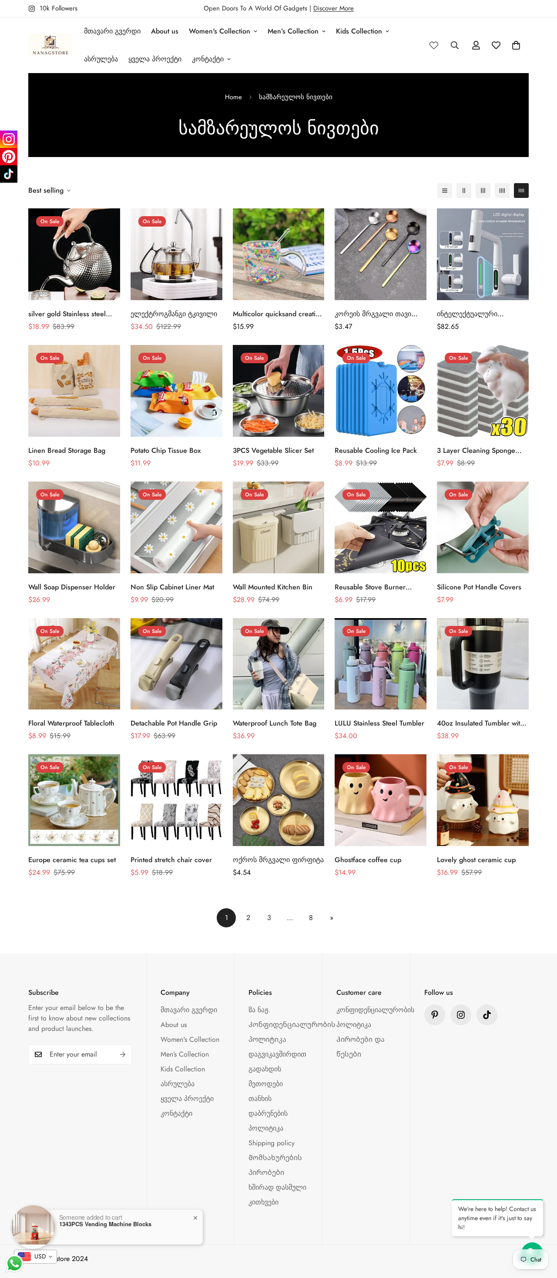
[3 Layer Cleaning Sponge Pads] (483, 391)
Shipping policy (271, 1143)
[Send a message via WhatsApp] (14, 1263)
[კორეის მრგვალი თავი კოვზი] (380, 254)
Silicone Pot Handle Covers (479, 587)
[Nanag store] (50, 45)
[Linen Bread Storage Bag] (74, 391)
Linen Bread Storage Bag (66, 450)
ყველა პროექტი (154, 59)
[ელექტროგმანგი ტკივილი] (176, 254)
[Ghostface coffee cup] (380, 800)
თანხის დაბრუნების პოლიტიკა (268, 1113)
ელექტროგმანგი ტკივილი (174, 314)
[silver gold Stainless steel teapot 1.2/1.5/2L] (74, 254)
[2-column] (463, 190)
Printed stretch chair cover (171, 860)
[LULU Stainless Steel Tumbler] (380, 664)
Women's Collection (219, 31)
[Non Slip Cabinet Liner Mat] (176, 527)
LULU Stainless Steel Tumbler (379, 723)
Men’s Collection (293, 31)
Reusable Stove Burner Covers (370, 587)
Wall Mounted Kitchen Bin (272, 587)
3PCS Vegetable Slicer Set (273, 450)
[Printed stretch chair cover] (176, 800)
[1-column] (444, 190)
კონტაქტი (208, 59)
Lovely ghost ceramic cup (476, 860)
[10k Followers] (460, 1014)
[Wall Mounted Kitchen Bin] (279, 527)
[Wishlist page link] (433, 45)
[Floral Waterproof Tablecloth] (74, 664)
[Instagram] (8, 139)
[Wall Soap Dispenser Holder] (74, 527)
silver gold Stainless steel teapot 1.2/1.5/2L (67, 314)
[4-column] (502, 190)
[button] (516, 45)
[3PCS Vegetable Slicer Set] (279, 391)
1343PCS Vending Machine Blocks (105, 1224)
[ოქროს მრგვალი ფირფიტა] (279, 800)
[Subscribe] (122, 1054)
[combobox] (35, 1257)
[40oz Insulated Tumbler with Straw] (483, 664)
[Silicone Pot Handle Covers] (483, 527)
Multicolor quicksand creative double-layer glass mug (278, 314)
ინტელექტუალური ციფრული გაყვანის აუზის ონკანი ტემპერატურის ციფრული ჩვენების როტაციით (478, 314)
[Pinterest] (434, 1014)
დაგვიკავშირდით (277, 1054)
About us (164, 31)
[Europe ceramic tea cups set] (74, 800)
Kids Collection (359, 31)
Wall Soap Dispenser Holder (71, 587)
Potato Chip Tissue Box (166, 450)
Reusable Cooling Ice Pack (376, 450)
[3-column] (483, 190)
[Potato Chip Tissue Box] (176, 391)
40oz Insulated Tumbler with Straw (480, 723)
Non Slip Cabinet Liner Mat (172, 587)
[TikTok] (8, 174)
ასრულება (101, 59)
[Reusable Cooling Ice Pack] (380, 391)
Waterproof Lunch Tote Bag (274, 723)
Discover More (333, 8)
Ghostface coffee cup (368, 860)
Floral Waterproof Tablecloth (71, 723)
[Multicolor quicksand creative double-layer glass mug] (279, 254)
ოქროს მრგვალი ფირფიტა (278, 860)
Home (233, 97)
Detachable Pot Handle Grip (174, 723)
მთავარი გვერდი (112, 31)
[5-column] (521, 190)
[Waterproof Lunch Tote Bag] (279, 664)
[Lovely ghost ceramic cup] (483, 800)
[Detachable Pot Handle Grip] (176, 664)
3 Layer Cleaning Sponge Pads (476, 450)
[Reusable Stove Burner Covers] (380, 527)
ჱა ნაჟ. (259, 1010)
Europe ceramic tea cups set (72, 860)
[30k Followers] (486, 1014)
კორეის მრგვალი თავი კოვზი (373, 314)
